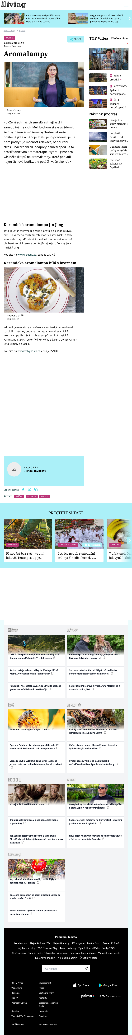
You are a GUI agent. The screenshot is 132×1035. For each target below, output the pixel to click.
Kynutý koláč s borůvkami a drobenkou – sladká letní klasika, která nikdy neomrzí (93, 731)
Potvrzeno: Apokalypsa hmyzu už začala (30, 729)
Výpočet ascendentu (109, 953)
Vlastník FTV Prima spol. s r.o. (22, 1018)
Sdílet (76, 40)
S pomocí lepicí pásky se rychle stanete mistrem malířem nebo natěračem (119, 154)
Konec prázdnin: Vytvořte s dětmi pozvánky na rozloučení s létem (33, 912)
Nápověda (43, 1011)
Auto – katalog (68, 948)
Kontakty (43, 998)
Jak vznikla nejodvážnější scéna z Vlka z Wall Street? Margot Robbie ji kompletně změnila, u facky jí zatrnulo (36, 839)
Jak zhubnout (20, 943)
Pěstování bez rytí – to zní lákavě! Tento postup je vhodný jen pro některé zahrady (24, 555)
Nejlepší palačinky (67, 957)
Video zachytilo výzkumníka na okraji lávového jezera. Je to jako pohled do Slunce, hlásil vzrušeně (36, 763)
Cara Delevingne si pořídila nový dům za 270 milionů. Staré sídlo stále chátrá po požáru (43, 18)
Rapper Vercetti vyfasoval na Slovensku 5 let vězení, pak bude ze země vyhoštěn (95, 822)
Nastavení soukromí (48, 1024)
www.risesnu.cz (27, 254)
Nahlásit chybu (18, 1024)
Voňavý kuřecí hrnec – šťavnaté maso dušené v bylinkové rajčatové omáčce (93, 747)
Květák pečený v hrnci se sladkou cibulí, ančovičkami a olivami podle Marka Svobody (92, 763)
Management (45, 983)
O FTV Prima (17, 983)
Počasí (115, 943)
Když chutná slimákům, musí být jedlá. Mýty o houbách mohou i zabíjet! (33, 881)
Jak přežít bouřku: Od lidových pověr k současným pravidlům (118, 141)
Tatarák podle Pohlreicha (41, 953)
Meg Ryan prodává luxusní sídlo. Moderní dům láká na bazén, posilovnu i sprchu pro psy (107, 18)
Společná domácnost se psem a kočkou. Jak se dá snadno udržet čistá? (35, 897)
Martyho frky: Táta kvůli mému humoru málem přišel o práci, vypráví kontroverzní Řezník (95, 806)
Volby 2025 (108, 948)
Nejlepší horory (61, 943)
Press (41, 988)
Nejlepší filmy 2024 (40, 943)
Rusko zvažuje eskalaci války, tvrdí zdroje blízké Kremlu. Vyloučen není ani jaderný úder (34, 672)
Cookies (15, 1011)
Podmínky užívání (19, 1003)
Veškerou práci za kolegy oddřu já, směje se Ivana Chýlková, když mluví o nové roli (94, 656)
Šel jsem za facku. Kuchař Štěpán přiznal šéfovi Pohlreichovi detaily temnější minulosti (93, 672)
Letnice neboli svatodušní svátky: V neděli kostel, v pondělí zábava (76, 555)
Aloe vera (62, 953)
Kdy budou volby (26, 948)
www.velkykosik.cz (29, 351)
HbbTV (14, 998)
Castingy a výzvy (46, 993)
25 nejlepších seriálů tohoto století (28, 804)
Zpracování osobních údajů (48, 1004)
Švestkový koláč (88, 957)
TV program (78, 943)
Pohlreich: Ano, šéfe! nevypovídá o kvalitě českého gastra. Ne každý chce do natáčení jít (35, 688)
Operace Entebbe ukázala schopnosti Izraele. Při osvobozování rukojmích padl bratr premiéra (34, 747)
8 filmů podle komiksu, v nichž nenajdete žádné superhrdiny (34, 822)
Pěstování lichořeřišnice (83, 953)
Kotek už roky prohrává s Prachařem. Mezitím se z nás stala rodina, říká (94, 688)
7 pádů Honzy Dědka (89, 948)
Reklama (15, 993)
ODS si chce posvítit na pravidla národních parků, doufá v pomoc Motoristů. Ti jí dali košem (34, 656)
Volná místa (16, 988)
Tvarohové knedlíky (45, 957)
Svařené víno (19, 953)
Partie (106, 943)
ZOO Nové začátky (47, 948)
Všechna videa (119, 38)
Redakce (43, 1016)
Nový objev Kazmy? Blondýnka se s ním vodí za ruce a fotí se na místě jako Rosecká (95, 837)
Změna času (93, 943)
